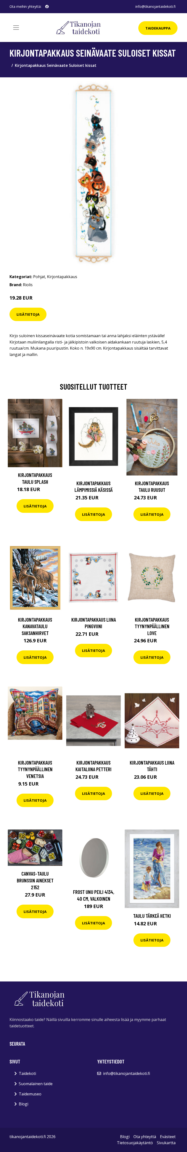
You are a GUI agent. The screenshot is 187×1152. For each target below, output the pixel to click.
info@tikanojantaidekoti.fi (155, 6)
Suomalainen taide (36, 1083)
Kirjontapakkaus (62, 276)
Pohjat (39, 276)
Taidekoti (27, 1073)
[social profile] (47, 6)
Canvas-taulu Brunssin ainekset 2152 (35, 880)
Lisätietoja (28, 314)
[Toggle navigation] (16, 27)
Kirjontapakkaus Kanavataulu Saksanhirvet (35, 626)
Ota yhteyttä (144, 1136)
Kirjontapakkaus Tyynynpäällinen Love (152, 626)
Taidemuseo (30, 1094)
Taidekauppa (157, 28)
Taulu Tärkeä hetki (152, 916)
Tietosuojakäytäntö (135, 1142)
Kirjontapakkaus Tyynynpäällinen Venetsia (35, 769)
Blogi (23, 1104)
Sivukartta (166, 1142)
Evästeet (168, 1136)
